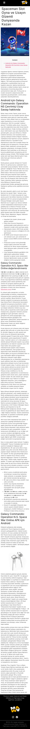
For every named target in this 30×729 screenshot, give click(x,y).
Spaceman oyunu (6, 289)
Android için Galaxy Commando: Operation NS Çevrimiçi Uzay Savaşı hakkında (16, 65)
